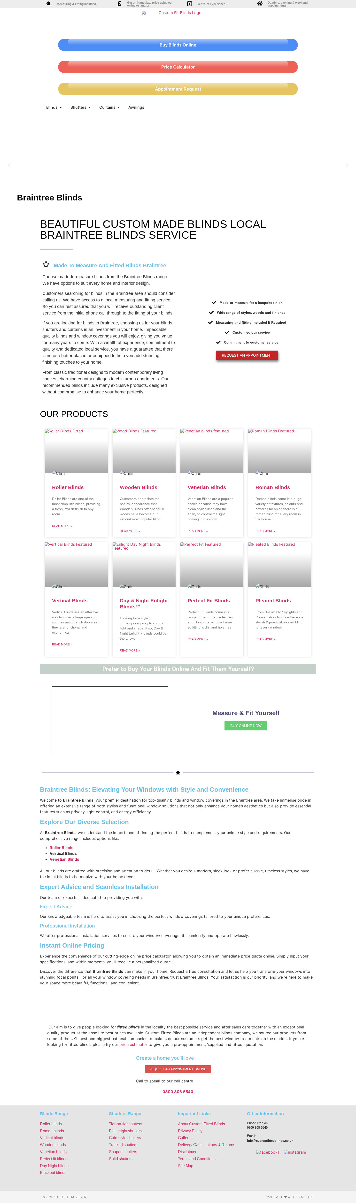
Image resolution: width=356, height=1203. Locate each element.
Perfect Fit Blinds (209, 600)
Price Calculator (178, 66)
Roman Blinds (272, 487)
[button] (9, 165)
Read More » (62, 526)
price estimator (133, 1044)
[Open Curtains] (119, 107)
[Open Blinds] (61, 107)
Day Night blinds (54, 1166)
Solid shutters (120, 1159)
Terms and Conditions (197, 1159)
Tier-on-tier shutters (125, 1124)
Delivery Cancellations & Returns (206, 1145)
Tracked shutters (123, 1145)
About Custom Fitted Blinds (201, 1124)
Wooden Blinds (138, 487)
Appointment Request (178, 89)
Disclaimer (187, 1152)
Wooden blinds (53, 1145)
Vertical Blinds (70, 600)
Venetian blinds (53, 1152)
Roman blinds (52, 1131)
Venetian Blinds (207, 487)
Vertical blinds (52, 1138)
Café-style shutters (125, 1138)
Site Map (185, 1166)
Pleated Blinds (273, 600)
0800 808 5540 (178, 1091)
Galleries (185, 1138)
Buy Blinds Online (178, 44)
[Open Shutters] (90, 107)
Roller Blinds (68, 487)
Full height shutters (125, 1131)
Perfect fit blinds (53, 1159)
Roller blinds (51, 1124)
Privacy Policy (190, 1131)
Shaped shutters (123, 1152)
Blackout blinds (53, 1173)
